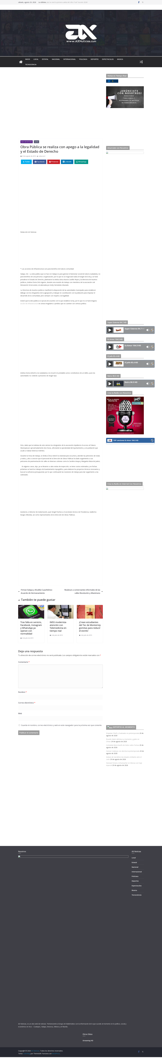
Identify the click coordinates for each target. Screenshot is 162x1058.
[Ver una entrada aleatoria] (141, 62)
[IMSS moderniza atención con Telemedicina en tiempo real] (60, 606)
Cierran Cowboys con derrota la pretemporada (122, 751)
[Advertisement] (60, 90)
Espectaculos (108, 59)
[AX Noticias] (20, 62)
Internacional (69, 59)
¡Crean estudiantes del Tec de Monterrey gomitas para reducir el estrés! (90, 626)
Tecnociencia (30, 64)
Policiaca (83, 59)
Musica (120, 59)
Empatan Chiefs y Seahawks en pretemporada (122, 733)
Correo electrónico (26, 703)
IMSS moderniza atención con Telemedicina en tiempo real (58, 626)
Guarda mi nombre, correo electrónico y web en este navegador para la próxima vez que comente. (61, 725)
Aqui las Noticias (26, 142)
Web (20, 713)
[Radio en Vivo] (152, 330)
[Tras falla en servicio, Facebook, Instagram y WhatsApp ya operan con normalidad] (31, 606)
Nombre (22, 692)
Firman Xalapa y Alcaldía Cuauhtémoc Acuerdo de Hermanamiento (36, 591)
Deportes (95, 59)
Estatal (45, 59)
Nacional (56, 59)
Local (36, 59)
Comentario (24, 662)
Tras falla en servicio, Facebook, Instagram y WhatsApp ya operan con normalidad (31, 628)
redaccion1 (42, 156)
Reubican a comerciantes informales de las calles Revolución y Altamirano (82, 591)
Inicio (27, 59)
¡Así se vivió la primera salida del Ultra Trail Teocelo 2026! (67, 2)
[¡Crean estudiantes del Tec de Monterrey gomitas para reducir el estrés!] (90, 606)
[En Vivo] (110, 330)
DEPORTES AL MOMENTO (124, 727)
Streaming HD (88, 1040)
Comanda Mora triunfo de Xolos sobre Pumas (122, 745)
